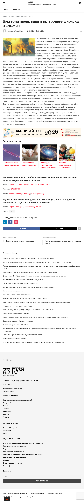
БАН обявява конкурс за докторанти (15, 338)
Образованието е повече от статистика (17, 295)
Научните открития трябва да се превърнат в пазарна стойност (25, 298)
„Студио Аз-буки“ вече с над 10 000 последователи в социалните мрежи (28, 258)
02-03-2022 (30, 31)
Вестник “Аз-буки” (10, 428)
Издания (16, 9)
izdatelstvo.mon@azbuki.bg (19, 194)
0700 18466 (15, 189)
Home (6, 9)
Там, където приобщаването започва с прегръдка (20, 283)
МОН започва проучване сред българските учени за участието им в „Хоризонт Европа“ (34, 342)
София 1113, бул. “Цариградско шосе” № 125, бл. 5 (29, 184)
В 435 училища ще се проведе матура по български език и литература (28, 310)
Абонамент (7, 411)
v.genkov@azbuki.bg (16, 31)
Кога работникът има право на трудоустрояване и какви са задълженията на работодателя (35, 317)
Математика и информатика (13, 452)
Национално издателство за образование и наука (42, 4)
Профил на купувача (55, 493)
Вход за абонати (9, 403)
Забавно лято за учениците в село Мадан (17, 306)
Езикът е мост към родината (13, 291)
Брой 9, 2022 (29, 16)
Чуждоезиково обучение (12, 463)
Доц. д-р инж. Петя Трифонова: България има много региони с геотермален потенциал (34, 276)
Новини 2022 (20, 16)
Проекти (6, 414)
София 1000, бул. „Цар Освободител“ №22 (26, 207)
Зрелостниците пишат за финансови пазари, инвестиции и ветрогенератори (30, 272)
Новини (11, 16)
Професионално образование (14, 457)
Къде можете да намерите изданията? (17, 400)
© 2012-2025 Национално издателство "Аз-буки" (18, 497)
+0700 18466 (7, 385)
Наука (12, 211)
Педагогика (7, 449)
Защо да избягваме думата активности (17, 313)
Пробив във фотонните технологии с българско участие (23, 280)
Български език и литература (14, 446)
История (6, 460)
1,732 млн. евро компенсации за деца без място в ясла (23, 335)
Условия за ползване (37, 493)
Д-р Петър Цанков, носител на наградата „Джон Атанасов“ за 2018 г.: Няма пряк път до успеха (37, 262)
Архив (5, 433)
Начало (5, 16)
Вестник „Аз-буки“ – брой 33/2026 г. (15, 325)
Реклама (6, 417)
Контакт (6, 408)
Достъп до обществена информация (15, 493)
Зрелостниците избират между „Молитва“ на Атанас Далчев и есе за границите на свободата (36, 302)
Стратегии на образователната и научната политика (23, 443)
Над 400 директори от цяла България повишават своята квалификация (28, 287)
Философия (7, 466)
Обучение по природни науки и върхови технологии (23, 454)
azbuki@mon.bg (37, 194)
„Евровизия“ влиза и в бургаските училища (18, 321)
